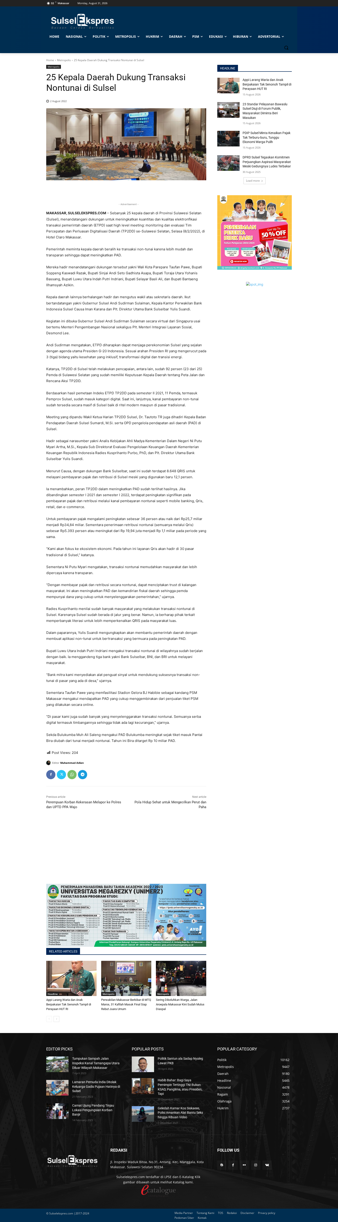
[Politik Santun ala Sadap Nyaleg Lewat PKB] (143, 1064)
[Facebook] (50, 774)
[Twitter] (61, 774)
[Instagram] (255, 1165)
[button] (286, 47)
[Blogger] (221, 1165)
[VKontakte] (267, 1165)
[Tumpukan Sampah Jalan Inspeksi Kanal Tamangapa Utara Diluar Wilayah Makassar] (57, 1064)
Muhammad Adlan (72, 762)
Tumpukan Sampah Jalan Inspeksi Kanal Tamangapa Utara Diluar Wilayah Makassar (96, 1063)
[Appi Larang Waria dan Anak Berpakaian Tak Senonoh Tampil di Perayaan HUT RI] (71, 978)
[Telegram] (82, 774)
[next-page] (56, 1019)
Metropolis (64, 60)
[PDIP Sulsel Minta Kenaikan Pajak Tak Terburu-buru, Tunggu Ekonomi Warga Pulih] (228, 138)
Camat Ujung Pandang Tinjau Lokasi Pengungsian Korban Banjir (93, 1110)
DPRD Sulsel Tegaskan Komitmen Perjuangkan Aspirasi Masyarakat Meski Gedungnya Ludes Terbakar (267, 161)
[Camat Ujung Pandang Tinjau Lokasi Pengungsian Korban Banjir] (57, 1111)
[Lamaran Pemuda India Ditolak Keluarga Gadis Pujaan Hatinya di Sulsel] (57, 1088)
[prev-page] (49, 1019)
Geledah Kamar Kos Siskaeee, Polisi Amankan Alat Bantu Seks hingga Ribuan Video (180, 1112)
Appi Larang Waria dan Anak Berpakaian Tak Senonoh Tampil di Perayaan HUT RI (68, 1004)
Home (50, 60)
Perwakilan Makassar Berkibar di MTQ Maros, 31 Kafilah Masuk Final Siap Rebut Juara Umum (126, 1004)
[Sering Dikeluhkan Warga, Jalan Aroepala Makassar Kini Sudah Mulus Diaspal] (181, 978)
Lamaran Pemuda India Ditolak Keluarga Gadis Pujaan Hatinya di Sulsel (96, 1086)
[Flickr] (244, 1165)
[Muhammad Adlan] (49, 763)
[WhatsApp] (72, 774)
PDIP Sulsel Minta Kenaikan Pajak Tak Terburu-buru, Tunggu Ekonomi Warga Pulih (266, 137)
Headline (53, 994)
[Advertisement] (126, 851)
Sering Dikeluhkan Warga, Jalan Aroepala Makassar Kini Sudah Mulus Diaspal (180, 1004)
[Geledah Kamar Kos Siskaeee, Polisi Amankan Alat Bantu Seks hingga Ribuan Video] (143, 1114)
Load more (253, 181)
